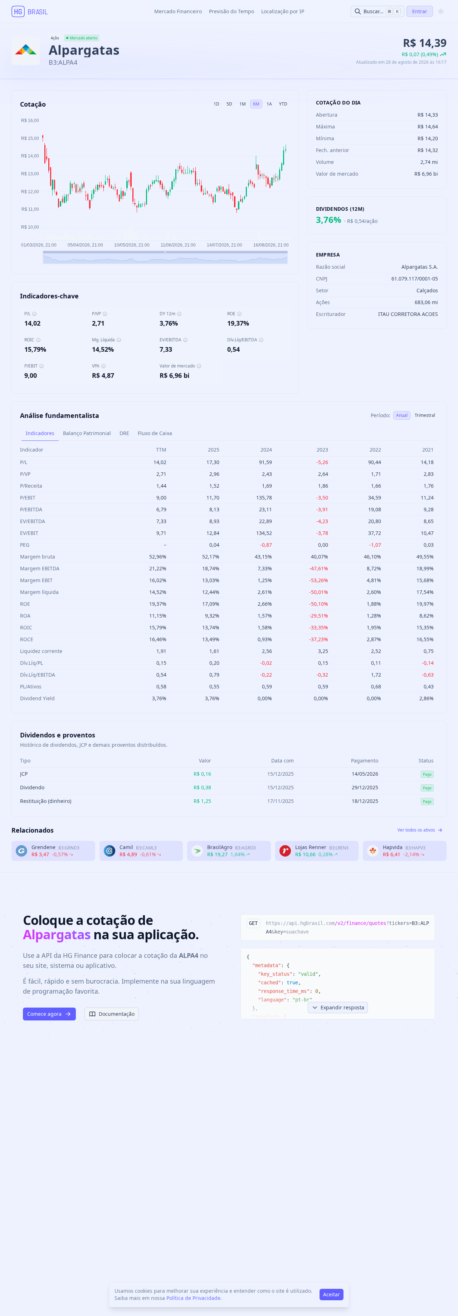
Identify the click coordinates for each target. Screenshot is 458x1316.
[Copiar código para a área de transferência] (426, 923)
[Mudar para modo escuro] (441, 11)
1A (269, 104)
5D (229, 104)
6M (256, 104)
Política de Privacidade (193, 1298)
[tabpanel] (229, 573)
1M (242, 104)
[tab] (40, 433)
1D (216, 104)
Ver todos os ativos (416, 830)
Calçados (427, 290)
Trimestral (425, 415)
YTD (283, 104)
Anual (402, 415)
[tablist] (229, 433)
